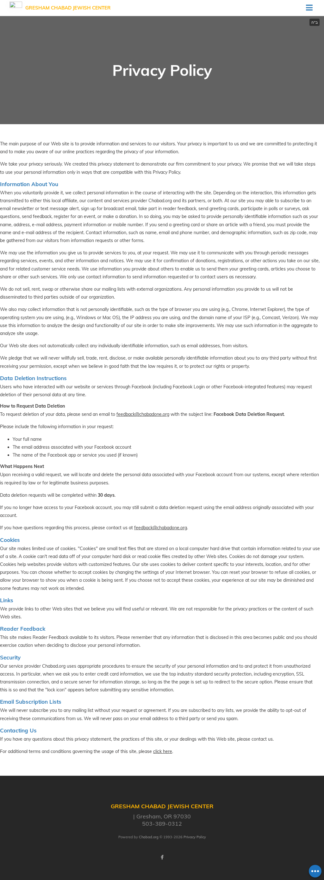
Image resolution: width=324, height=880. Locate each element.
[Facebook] (162, 857)
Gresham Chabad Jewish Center (68, 8)
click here (162, 751)
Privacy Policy (195, 837)
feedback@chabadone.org (142, 414)
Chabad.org (149, 837)
